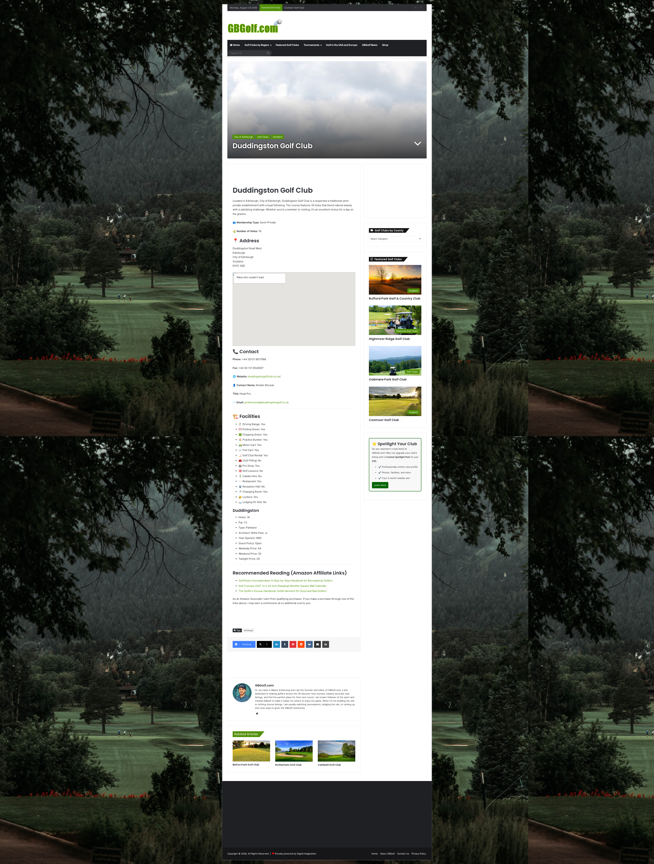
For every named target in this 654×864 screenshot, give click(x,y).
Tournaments (311, 44)
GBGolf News (369, 44)
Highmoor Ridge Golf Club (298, 7)
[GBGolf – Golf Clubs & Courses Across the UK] (258, 25)
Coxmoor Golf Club (384, 420)
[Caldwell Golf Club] (336, 751)
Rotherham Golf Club (288, 765)
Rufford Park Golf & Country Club (394, 298)
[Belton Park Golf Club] (251, 751)
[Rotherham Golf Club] (294, 751)
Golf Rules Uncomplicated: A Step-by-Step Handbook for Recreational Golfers (285, 580)
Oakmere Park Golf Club (388, 379)
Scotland (277, 136)
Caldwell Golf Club (329, 765)
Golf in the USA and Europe (341, 44)
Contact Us (403, 853)
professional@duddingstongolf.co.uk (267, 402)
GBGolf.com (264, 685)
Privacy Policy (418, 853)
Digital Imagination (306, 853)
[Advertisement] (361, 22)
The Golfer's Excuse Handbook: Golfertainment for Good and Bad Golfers (282, 591)
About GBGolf (387, 853)
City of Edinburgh (243, 136)
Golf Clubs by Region (257, 44)
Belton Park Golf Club (246, 764)
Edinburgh (248, 630)
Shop (385, 44)
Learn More (380, 485)
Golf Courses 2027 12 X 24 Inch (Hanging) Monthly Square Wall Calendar (282, 585)
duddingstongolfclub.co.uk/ (264, 376)
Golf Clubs (262, 136)
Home (236, 44)
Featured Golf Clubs (287, 44)
